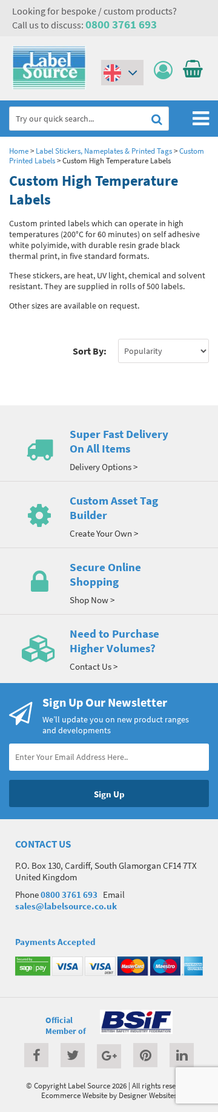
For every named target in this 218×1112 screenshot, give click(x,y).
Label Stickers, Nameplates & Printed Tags (104, 150)
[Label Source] (49, 86)
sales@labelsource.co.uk (66, 906)
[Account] (166, 70)
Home (18, 150)
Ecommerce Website (74, 1095)
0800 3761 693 (121, 24)
